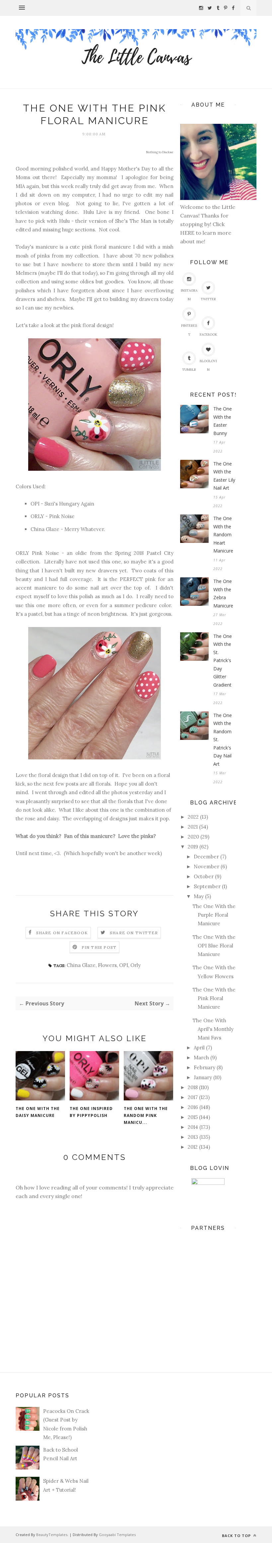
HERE (188, 232)
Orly (135, 965)
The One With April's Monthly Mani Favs (213, 1029)
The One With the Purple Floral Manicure (214, 915)
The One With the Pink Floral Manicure (214, 998)
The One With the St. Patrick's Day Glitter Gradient (222, 660)
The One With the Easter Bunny (222, 421)
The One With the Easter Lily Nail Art (224, 475)
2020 (193, 837)
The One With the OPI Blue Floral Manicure (214, 946)
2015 (193, 1117)
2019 (193, 847)
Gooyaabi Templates (117, 1534)
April (199, 1047)
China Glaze (81, 965)
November (206, 866)
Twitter (208, 299)
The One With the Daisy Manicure (38, 1112)
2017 (193, 1097)
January (203, 1077)
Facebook (208, 334)
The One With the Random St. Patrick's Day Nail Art (222, 739)
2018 (193, 1087)
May (199, 896)
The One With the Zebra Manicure (223, 593)
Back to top (237, 1535)
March (201, 1057)
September (207, 886)
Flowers (107, 965)
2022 (193, 817)
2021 (193, 827)
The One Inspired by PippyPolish (91, 1112)
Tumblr (189, 369)
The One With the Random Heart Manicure (223, 534)
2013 (193, 1137)
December (206, 856)
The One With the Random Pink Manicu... (146, 1115)
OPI (123, 965)
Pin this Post (99, 947)
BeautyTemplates (51, 1534)
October (204, 876)
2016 (193, 1107)
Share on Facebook (62, 932)
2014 (193, 1127)
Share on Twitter (134, 932)
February (204, 1067)
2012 (193, 1147)
